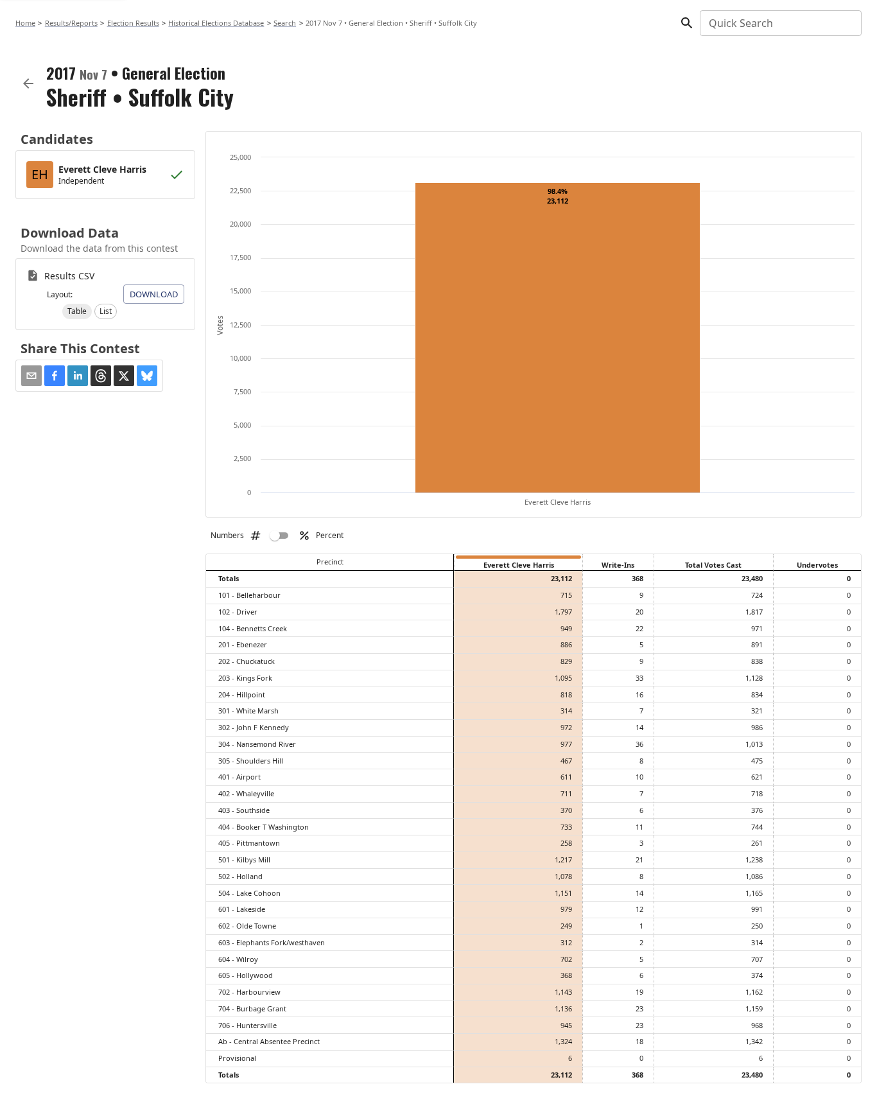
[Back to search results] (28, 83)
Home (25, 23)
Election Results (133, 23)
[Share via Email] (31, 375)
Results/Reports (71, 23)
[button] (77, 311)
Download (154, 294)
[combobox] (780, 23)
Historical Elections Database (216, 23)
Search (285, 23)
